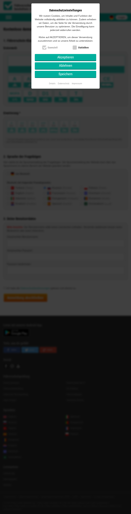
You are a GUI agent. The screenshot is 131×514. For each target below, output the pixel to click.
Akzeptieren (65, 57)
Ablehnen (65, 66)
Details (52, 83)
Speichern (65, 74)
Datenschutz (63, 83)
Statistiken (83, 47)
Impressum (77, 83)
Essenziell (53, 47)
